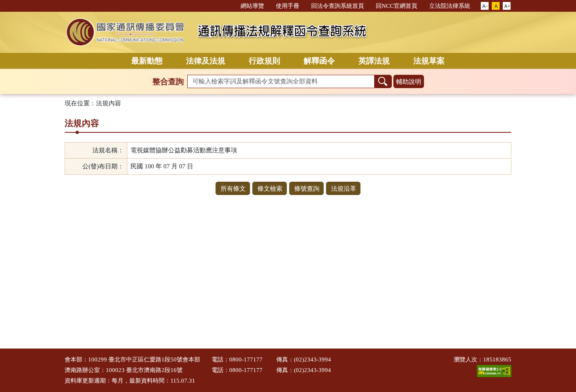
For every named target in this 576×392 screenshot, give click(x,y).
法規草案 (429, 60)
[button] (485, 6)
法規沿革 (343, 188)
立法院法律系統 (449, 6)
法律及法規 (205, 60)
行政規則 (264, 60)
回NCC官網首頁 (396, 6)
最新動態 (147, 60)
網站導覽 (252, 6)
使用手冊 (287, 6)
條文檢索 (270, 188)
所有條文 (233, 188)
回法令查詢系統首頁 (337, 6)
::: (231, 5)
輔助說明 (408, 81)
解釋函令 (319, 60)
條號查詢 (306, 188)
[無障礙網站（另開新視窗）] (494, 370)
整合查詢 (168, 81)
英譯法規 (374, 60)
